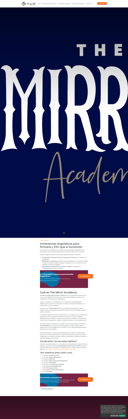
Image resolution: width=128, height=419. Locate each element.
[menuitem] (39, 3)
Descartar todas (114, 415)
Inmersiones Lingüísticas (47, 388)
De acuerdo (122, 415)
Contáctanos (102, 3)
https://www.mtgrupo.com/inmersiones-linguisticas (61, 349)
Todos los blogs (44, 240)
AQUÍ (124, 413)
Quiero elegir (104, 415)
